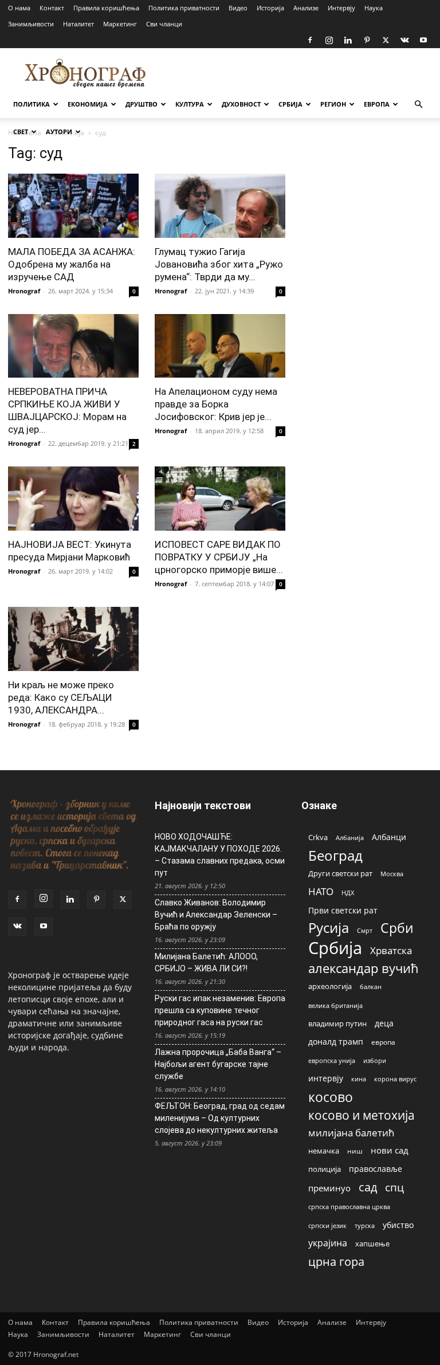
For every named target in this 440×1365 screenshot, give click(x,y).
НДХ (347, 892)
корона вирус (395, 1079)
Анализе (306, 7)
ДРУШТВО (141, 104)
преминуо (329, 1188)
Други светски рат (340, 873)
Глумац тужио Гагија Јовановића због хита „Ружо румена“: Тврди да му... (219, 264)
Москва (391, 873)
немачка (323, 1151)
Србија (335, 948)
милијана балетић (351, 1133)
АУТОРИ (59, 131)
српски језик (327, 1225)
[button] (418, 104)
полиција (324, 1169)
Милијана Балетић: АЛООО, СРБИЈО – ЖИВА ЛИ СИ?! (206, 962)
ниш (355, 1151)
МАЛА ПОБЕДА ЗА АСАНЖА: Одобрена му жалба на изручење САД (71, 264)
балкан (371, 987)
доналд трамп (335, 1042)
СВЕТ (20, 131)
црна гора (336, 1262)
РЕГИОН (333, 104)
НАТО (320, 891)
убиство (398, 1224)
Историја (270, 7)
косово (330, 1097)
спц (394, 1187)
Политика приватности (183, 7)
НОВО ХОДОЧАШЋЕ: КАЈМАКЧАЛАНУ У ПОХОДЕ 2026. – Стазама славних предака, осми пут (220, 854)
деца (384, 1023)
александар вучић (363, 968)
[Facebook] (310, 40)
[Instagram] (328, 40)
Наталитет (78, 23)
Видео (238, 7)
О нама (19, 7)
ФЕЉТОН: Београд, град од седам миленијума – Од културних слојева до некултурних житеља (220, 1118)
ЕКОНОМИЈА (88, 104)
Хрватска (391, 950)
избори (374, 1060)
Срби (397, 928)
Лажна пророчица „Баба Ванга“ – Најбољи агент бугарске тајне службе (218, 1064)
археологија (330, 986)
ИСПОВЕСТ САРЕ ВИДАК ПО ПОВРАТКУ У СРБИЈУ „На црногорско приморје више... (219, 557)
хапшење (372, 1243)
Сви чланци (164, 23)
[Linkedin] (347, 40)
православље (375, 1168)
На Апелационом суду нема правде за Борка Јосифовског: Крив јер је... (216, 404)
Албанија (350, 837)
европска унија (331, 1060)
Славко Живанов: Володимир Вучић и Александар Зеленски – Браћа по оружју (216, 914)
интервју (325, 1078)
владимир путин (337, 1023)
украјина (327, 1243)
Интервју (341, 7)
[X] (385, 40)
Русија (328, 928)
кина (358, 1078)
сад (368, 1187)
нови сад (389, 1150)
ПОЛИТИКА (31, 104)
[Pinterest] (366, 40)
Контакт (52, 7)
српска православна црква (349, 1207)
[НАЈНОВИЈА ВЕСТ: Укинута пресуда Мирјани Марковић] (73, 498)
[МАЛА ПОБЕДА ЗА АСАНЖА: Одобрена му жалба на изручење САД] (73, 206)
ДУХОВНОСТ (241, 104)
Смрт (364, 930)
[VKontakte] (404, 40)
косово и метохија (361, 1115)
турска (365, 1225)
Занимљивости (31, 23)
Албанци (389, 836)
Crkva (318, 837)
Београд (335, 855)
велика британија (335, 1005)
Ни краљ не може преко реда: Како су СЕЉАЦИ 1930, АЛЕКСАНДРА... (61, 697)
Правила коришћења (106, 7)
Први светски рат (343, 910)
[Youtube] (423, 40)
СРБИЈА (290, 104)
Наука (373, 7)
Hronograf (24, 291)
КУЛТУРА (189, 104)
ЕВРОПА (377, 104)
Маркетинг (120, 23)
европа (383, 1041)
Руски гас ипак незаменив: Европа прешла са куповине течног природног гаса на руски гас (220, 1010)
